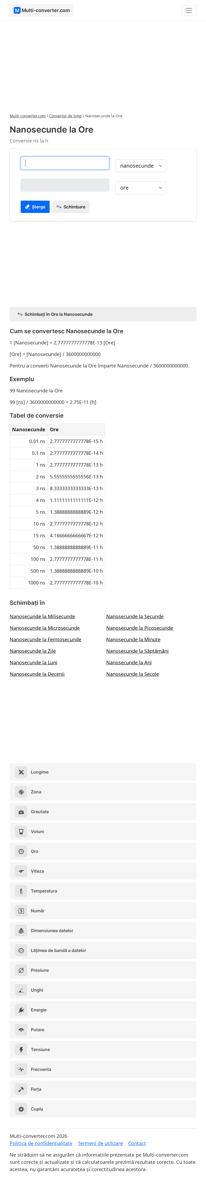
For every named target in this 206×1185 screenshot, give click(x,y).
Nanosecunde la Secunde (135, 616)
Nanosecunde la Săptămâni (137, 651)
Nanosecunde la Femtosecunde (45, 639)
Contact (137, 1143)
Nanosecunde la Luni (33, 662)
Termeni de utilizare (100, 1143)
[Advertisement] (103, 66)
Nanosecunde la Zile (33, 651)
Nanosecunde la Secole (132, 674)
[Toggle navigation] (188, 10)
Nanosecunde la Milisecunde (42, 616)
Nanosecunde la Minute (133, 639)
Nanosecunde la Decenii (37, 674)
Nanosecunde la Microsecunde (45, 628)
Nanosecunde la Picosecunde (139, 628)
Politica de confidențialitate (41, 1143)
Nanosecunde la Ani (129, 662)
